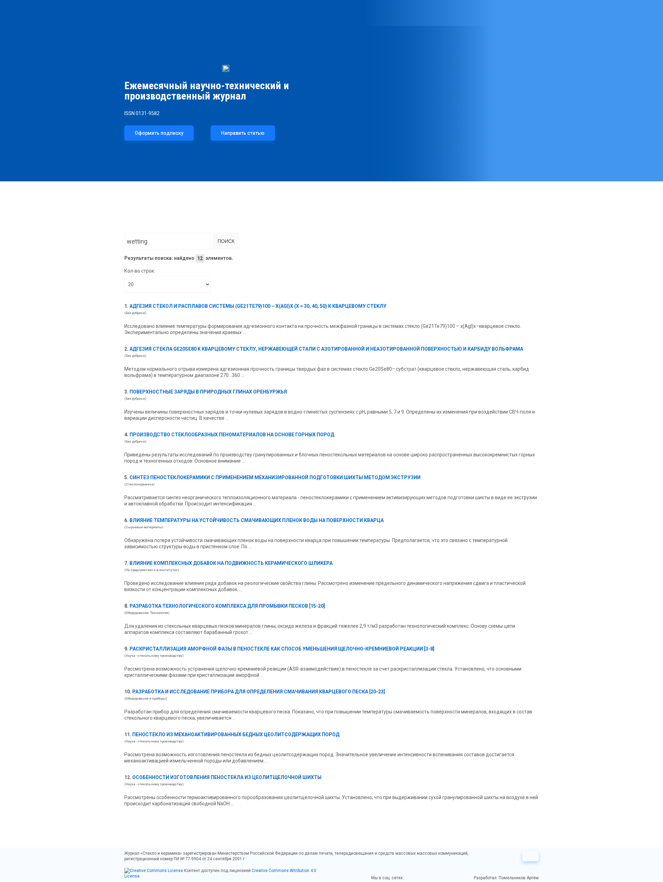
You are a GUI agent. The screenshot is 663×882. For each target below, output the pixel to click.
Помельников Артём (519, 877)
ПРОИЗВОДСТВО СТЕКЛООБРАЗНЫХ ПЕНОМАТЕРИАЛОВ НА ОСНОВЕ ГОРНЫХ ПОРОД (231, 434)
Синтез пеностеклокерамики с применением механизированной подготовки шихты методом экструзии (275, 477)
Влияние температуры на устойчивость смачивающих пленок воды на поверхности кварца (256, 520)
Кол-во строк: (139, 271)
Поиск (226, 241)
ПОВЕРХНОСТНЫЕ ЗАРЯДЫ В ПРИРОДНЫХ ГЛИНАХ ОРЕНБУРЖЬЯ (208, 392)
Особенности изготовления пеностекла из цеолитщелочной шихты (226, 777)
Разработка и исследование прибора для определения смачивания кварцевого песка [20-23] (258, 691)
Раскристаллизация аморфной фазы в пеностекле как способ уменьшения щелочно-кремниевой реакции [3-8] (281, 649)
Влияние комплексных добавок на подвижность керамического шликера (231, 563)
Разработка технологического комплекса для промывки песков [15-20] (227, 606)
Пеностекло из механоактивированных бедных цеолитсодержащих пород (235, 734)
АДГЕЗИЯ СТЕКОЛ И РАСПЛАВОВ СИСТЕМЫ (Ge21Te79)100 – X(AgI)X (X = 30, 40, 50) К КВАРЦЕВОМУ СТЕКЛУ (257, 306)
